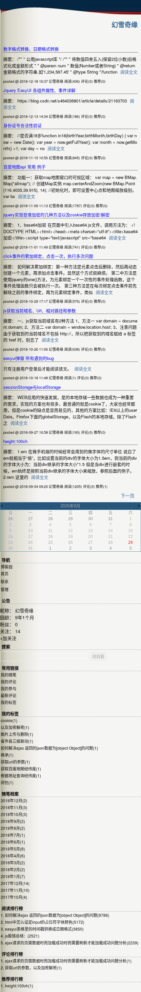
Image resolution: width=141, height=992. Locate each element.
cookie (9, 720)
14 (17, 631)
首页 (5, 573)
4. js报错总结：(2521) (20, 935)
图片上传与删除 (17, 734)
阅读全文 (128, 72)
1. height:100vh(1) (17, 985)
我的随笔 (8, 674)
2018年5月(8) (13, 848)
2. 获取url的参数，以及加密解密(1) (31, 967)
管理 (5, 589)
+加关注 (8, 638)
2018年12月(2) (14, 800)
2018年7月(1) (13, 835)
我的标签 (8, 702)
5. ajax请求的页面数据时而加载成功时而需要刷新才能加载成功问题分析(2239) (69, 942)
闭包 (7, 782)
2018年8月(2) (13, 828)
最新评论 (8, 695)
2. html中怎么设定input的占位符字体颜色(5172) (42, 922)
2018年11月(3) (14, 807)
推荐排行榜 (12, 979)
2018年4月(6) (13, 855)
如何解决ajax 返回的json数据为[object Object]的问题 (49, 748)
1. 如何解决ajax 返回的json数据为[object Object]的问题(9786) (55, 915)
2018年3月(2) (13, 862)
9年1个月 (24, 617)
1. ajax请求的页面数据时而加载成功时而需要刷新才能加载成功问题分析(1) (66, 960)
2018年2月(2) (13, 869)
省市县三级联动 (17, 741)
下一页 (127, 495)
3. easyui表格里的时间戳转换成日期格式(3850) (42, 929)
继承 (7, 755)
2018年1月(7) (13, 876)
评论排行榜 (12, 954)
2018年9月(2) (13, 821)
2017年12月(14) (15, 883)
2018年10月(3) (14, 814)
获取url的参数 (15, 761)
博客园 (6, 566)
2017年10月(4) (14, 897)
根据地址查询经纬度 (21, 775)
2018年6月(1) (13, 842)
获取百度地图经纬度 (21, 768)
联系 (5, 581)
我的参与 (8, 688)
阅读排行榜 (12, 908)
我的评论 (8, 681)
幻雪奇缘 (124, 24)
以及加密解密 (15, 727)
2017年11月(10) (15, 890)
